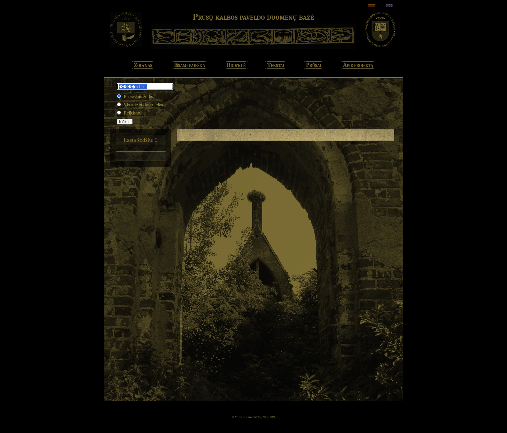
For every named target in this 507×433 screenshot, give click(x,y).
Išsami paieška (189, 65)
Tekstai (275, 65)
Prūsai (313, 65)
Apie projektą (358, 65)
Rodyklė (236, 65)
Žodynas (143, 65)
